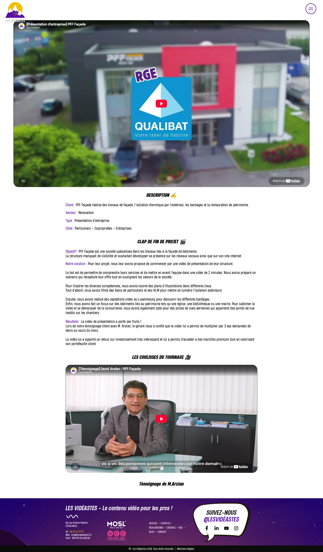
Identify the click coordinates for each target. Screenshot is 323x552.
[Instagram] (236, 528)
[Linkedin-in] (216, 528)
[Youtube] (226, 528)
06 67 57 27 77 (76, 531)
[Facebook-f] (206, 528)
